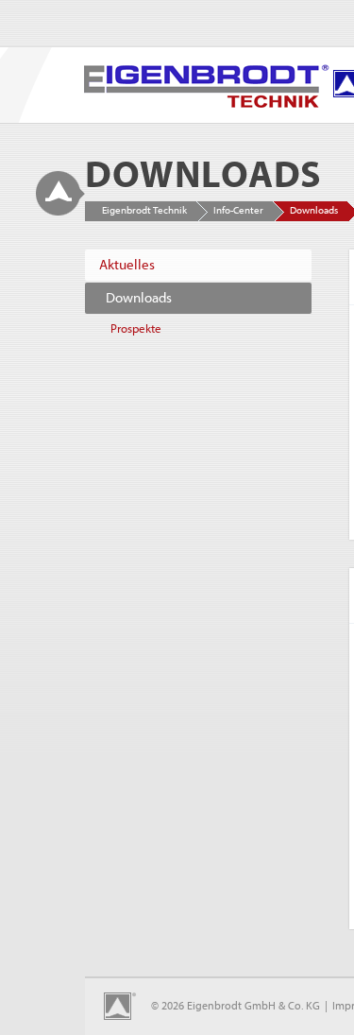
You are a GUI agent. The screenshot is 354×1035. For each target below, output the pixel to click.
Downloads (139, 298)
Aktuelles (127, 265)
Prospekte (135, 328)
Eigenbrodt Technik (144, 210)
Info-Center (238, 210)
